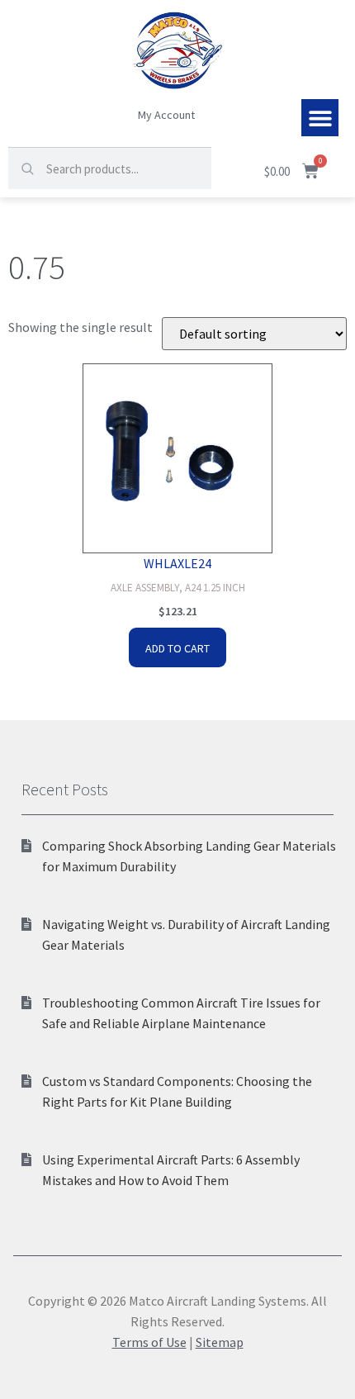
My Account (166, 114)
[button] (319, 117)
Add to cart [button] (177, 648)
